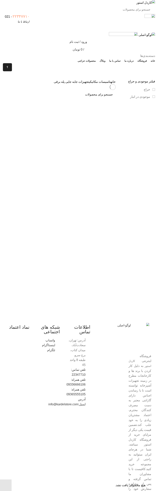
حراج (147, 89)
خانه (113, 81)
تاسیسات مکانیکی (100, 81)
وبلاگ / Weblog (16, 75)
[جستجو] (10, 9)
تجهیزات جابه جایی (77, 81)
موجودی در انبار (140, 96)
